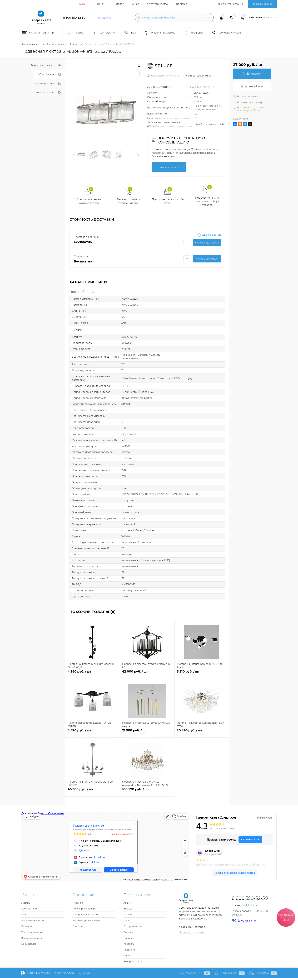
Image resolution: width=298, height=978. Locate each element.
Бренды (101, 4)
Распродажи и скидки (85, 914)
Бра (23, 914)
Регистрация (235, 4)
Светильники (29, 908)
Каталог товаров (42, 32)
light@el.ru (105, 17)
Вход (221, 4)
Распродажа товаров (286, 917)
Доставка (181, 4)
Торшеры (26, 926)
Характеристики (44, 83)
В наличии (78, 926)
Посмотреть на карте (192, 932)
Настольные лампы (32, 920)
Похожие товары (44, 92)
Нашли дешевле (247, 96)
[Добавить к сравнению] (139, 73)
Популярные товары (84, 908)
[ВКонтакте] (235, 124)
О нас (135, 4)
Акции (83, 4)
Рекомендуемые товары (86, 920)
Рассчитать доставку (249, 102)
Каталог (119, 4)
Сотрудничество (157, 4)
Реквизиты (129, 949)
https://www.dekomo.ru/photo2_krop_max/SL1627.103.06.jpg (156, 378)
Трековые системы (32, 932)
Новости (128, 955)
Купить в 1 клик (254, 86)
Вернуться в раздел (42, 65)
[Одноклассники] (240, 124)
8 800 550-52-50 (74, 17)
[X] (250, 124)
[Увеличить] (106, 110)
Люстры (26, 902)
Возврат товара (132, 961)
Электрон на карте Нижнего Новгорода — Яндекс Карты (149, 880)
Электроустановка (32, 938)
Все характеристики (203, 86)
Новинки (77, 902)
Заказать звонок (262, 3)
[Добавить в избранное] (139, 66)
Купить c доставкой (207, 242)
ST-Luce (198, 97)
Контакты (128, 943)
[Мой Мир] (245, 124)
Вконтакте (247, 920)
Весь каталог (28, 943)
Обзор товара (46, 74)
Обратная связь (38, 973)
